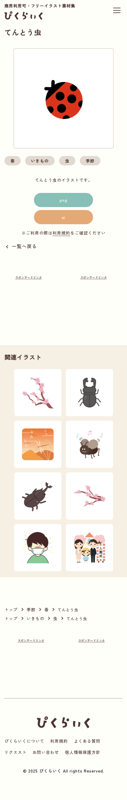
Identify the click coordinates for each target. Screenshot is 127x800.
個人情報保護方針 (82, 752)
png (63, 200)
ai (63, 217)
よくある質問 (87, 741)
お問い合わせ (45, 752)
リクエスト (15, 752)
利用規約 (61, 233)
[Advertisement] (28, 302)
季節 (90, 161)
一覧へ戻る (24, 246)
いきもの (40, 161)
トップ (11, 609)
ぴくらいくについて (24, 741)
